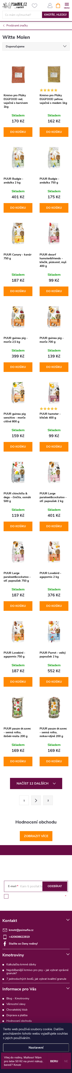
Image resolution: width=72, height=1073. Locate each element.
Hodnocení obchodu (19, 1021)
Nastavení (36, 1047)
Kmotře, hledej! (55, 15)
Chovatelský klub (16, 1010)
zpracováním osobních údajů (46, 896)
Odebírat (55, 886)
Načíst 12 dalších (33, 783)
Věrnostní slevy (15, 1004)
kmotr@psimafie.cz (21, 930)
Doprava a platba (16, 1015)
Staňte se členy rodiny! (23, 944)
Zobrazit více (36, 836)
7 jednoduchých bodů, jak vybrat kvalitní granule (36, 979)
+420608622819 (19, 937)
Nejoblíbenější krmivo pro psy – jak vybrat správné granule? (37, 971)
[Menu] (66, 5)
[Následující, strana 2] (36, 800)
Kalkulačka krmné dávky (21, 964)
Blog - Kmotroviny (17, 998)
